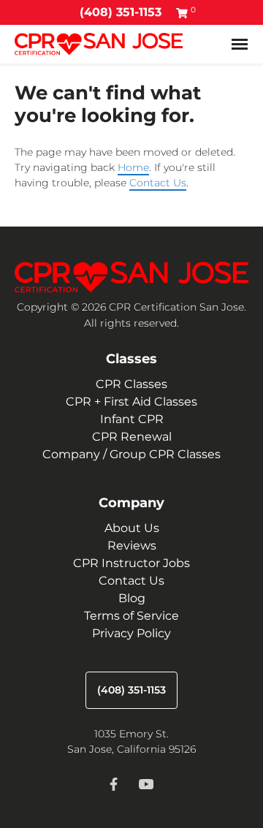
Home (133, 167)
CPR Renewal (132, 437)
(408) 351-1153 (120, 12)
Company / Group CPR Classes (131, 454)
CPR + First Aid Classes (131, 402)
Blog (131, 598)
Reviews (131, 545)
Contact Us (157, 182)
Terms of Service (131, 616)
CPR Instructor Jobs (131, 563)
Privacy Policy (131, 633)
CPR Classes (131, 384)
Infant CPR (132, 419)
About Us (131, 528)
